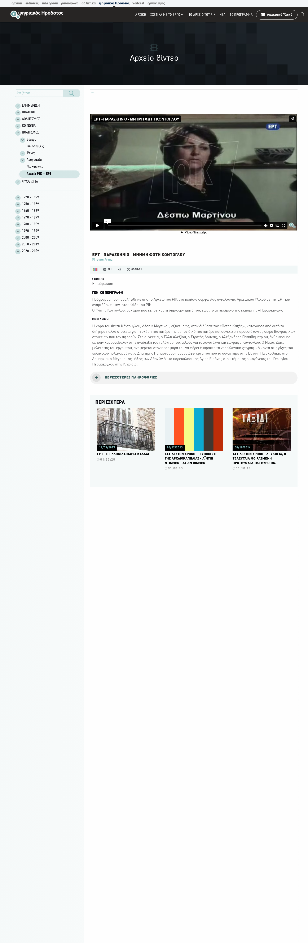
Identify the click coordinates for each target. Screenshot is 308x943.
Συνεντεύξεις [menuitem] (35, 146)
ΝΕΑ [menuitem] (222, 15)
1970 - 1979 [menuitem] (30, 218)
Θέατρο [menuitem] (31, 140)
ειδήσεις (32, 3)
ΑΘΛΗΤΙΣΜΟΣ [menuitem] (31, 119)
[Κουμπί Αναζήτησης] (71, 93)
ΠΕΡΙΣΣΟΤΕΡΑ (110, 402)
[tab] (194, 378)
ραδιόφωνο (69, 3)
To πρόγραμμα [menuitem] (241, 15)
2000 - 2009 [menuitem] (30, 238)
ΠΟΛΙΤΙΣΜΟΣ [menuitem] (30, 133)
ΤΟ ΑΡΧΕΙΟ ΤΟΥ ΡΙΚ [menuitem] (202, 15)
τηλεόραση (50, 3)
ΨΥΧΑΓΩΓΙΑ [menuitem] (30, 182)
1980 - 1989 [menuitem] (30, 224)
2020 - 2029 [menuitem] (30, 251)
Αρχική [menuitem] (140, 15)
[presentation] (194, 378)
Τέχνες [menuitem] (31, 153)
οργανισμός (156, 3)
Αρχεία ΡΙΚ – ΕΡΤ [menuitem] (39, 174)
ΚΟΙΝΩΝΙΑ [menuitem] (29, 126)
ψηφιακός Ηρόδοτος (114, 3)
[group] (49, 157)
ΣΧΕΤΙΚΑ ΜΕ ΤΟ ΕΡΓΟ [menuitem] (165, 15)
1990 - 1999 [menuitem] (30, 231)
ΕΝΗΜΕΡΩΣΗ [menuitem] (31, 106)
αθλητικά (89, 3)
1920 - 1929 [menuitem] (30, 197)
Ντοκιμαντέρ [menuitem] (35, 167)
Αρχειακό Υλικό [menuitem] (279, 14)
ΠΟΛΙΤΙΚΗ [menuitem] (28, 112)
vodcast (138, 3)
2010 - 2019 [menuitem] (30, 244)
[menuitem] (302, 14)
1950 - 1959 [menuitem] (30, 204)
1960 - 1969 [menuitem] (30, 211)
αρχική (17, 3)
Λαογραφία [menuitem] (34, 160)
